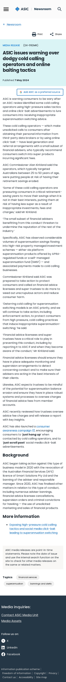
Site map (41, 677)
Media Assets (11, 621)
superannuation (14, 583)
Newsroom (13, 24)
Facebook (13, 654)
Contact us (9, 677)
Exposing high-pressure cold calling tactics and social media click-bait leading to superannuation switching (33, 529)
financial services (28, 577)
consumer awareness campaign (26, 428)
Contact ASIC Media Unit (19, 615)
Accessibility (26, 677)
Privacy (53, 673)
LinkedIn (12, 647)
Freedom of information (16, 673)
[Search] (59, 9)
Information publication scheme (20, 669)
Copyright (40, 673)
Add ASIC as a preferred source (42, 92)
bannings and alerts (41, 583)
